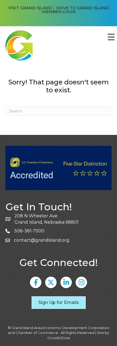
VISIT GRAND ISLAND (30, 8)
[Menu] (111, 37)
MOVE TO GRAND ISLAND (82, 8)
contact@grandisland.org (41, 240)
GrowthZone (58, 338)
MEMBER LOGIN (59, 12)
